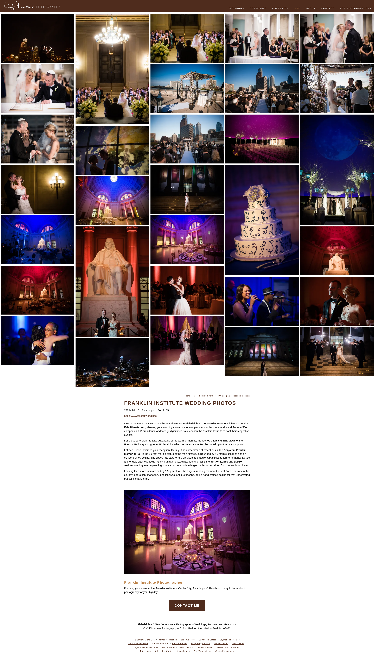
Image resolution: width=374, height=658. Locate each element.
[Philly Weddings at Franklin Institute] (37, 189)
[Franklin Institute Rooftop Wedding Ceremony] (187, 139)
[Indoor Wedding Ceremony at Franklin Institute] (187, 38)
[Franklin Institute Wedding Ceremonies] (112, 69)
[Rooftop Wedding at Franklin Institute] (262, 88)
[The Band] (262, 301)
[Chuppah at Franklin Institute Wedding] (187, 88)
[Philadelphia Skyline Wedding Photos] (37, 38)
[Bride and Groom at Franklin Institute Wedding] (112, 281)
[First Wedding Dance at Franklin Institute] (187, 290)
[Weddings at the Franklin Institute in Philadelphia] (37, 239)
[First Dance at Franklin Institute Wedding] (187, 340)
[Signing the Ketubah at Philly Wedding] (37, 88)
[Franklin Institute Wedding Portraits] (112, 150)
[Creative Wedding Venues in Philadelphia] (187, 239)
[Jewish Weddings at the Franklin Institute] (337, 38)
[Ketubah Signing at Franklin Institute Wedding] (262, 38)
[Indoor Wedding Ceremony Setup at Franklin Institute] (262, 139)
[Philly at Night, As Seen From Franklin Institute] (112, 362)
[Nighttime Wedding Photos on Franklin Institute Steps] (262, 351)
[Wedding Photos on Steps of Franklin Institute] (187, 189)
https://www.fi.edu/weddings (140, 415)
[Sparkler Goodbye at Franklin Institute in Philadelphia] (337, 351)
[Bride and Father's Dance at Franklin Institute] (37, 340)
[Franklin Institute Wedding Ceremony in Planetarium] (337, 170)
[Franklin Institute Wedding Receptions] (112, 200)
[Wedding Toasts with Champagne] (337, 301)
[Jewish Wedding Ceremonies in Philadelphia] (337, 88)
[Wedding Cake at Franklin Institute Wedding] (262, 220)
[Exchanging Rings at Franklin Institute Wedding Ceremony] (37, 139)
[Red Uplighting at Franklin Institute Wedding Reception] (37, 290)
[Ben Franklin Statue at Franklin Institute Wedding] (337, 250)
